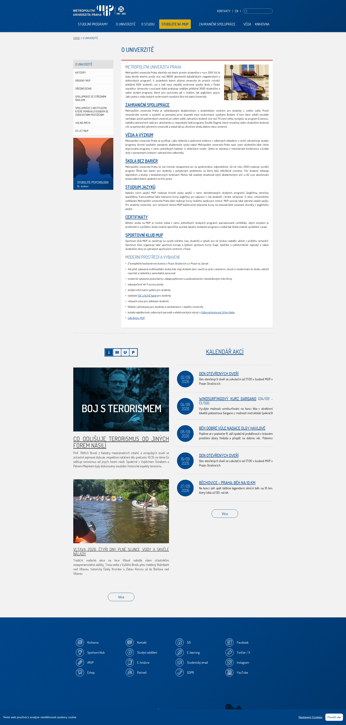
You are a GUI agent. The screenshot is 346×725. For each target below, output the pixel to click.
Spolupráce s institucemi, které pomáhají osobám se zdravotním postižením (91, 111)
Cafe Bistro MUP (136, 318)
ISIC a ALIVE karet (147, 295)
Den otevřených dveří (219, 373)
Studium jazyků (140, 187)
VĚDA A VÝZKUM (139, 134)
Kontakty (224, 11)
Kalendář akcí (225, 351)
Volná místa (83, 123)
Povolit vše (334, 717)
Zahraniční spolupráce (217, 24)
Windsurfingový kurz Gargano (227, 398)
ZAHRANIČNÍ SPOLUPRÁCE (147, 104)
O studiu (148, 24)
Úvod (76, 38)
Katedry (80, 72)
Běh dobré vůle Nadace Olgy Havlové (232, 428)
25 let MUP (81, 131)
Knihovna (262, 24)
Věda (247, 24)
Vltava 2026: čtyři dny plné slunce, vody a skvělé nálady (121, 551)
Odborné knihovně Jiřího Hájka (217, 312)
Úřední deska (83, 88)
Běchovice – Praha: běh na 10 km (227, 482)
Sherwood (233, 708)
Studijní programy (93, 24)
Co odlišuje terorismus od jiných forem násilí (121, 442)
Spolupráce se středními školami (90, 98)
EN (236, 11)
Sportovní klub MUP (144, 235)
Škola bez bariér (141, 161)
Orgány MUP (82, 80)
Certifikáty (136, 217)
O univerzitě (126, 24)
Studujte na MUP (175, 24)
